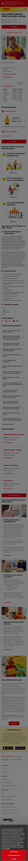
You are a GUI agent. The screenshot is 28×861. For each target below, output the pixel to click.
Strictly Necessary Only (14, 855)
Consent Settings (14, 851)
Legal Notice (7, 848)
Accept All (14, 859)
